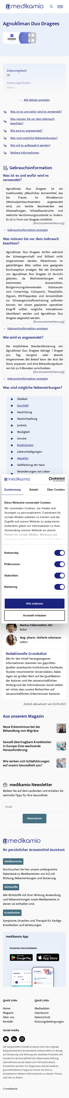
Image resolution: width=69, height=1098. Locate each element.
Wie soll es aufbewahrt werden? (30, 145)
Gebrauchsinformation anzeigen (27, 230)
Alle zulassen (34, 603)
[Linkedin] (14, 1039)
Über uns (8, 1017)
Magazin (8, 1013)
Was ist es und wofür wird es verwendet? (36, 112)
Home (6, 1008)
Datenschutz (42, 1017)
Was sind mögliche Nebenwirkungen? (34, 138)
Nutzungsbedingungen (49, 1022)
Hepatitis (23, 458)
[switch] (59, 564)
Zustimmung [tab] (12, 489)
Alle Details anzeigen (37, 100)
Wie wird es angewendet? (26, 131)
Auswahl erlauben (34, 615)
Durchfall (23, 405)
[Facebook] (6, 1039)
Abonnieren (34, 818)
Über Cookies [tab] (56, 489)
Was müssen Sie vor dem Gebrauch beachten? (32, 121)
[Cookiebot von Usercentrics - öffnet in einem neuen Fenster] (49, 479)
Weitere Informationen (24, 153)
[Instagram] (22, 1039)
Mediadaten (42, 1008)
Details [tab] (33, 489)
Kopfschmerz (25, 445)
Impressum (42, 1013)
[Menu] (60, 6)
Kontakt (8, 1022)
